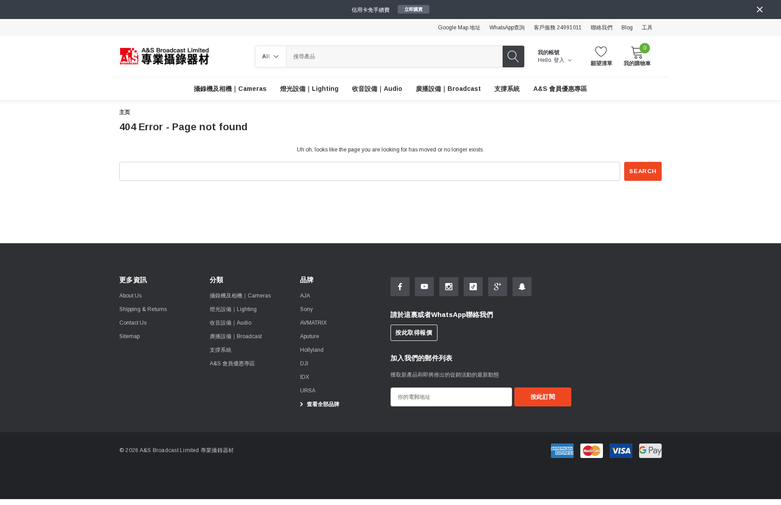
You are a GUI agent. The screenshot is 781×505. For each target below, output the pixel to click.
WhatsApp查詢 (507, 27)
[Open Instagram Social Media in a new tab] (448, 286)
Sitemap (129, 336)
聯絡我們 (601, 27)
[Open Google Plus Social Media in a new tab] (497, 286)
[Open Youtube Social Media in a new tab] (424, 286)
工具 (647, 27)
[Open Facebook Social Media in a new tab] (399, 286)
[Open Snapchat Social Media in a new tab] (522, 286)
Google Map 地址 (459, 27)
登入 (560, 60)
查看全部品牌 (322, 404)
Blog (627, 27)
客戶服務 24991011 (558, 27)
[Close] (759, 9)
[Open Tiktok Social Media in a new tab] (473, 286)
